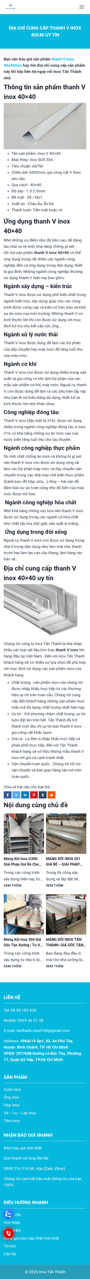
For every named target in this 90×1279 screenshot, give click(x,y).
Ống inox (11, 1097)
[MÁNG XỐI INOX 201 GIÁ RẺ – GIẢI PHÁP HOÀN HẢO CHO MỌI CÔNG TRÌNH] (66, 833)
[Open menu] (81, 7)
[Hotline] (8, 1233)
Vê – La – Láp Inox (20, 1113)
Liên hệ (10, 1254)
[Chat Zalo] (8, 1214)
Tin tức (10, 1246)
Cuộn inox (12, 1089)
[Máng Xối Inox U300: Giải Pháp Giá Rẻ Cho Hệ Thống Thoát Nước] (24, 833)
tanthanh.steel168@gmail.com (43, 1030)
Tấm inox (12, 1120)
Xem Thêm (12, 885)
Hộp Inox (11, 1105)
